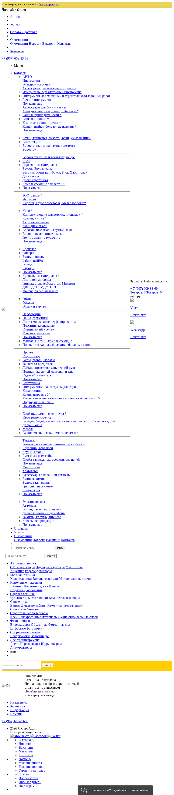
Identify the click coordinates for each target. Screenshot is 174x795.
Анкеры (28, 253)
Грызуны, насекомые (37, 486)
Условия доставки (32, 766)
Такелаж (28, 440)
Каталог (20, 73)
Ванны (15, 605)
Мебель (27, 429)
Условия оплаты (30, 763)
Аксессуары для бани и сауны (44, 107)
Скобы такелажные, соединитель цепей (51, 459)
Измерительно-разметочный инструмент (51, 92)
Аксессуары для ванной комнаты (46, 475)
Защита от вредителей (38, 364)
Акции (15, 17)
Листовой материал (36, 279)
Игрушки (29, 199)
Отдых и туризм (34, 306)
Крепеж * (29, 249)
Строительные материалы (29, 613)
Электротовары (33, 501)
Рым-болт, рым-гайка (37, 455)
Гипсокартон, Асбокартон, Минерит (48, 283)
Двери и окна (32, 425)
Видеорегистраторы (50, 567)
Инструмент (31, 80)
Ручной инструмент (36, 99)
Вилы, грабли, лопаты (38, 360)
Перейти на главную (40, 691)
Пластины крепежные (38, 325)
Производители (30, 782)
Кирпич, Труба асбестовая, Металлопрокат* (54, 203)
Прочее (27, 352)
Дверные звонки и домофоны (43, 513)
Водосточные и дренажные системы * (50, 145)
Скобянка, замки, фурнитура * (44, 413)
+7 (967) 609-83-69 (15, 58)
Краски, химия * (34, 218)
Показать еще (32, 103)
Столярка (21, 528)
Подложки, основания (26, 590)
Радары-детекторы (38, 571)
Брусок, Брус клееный (38, 168)
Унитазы (33, 609)
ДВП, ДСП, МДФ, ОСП (40, 287)
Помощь (16, 714)
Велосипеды (40, 636)
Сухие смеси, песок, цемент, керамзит (50, 433)
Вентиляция (31, 142)
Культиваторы (20, 598)
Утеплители (31, 467)
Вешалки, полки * (35, 119)
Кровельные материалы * (40, 276)
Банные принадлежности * (42, 115)
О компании (19, 39)
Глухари (28, 268)
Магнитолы (74, 567)
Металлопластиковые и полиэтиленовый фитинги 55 (61, 398)
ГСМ (26, 161)
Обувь (26, 299)
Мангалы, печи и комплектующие (47, 341)
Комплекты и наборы (64, 598)
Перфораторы (30, 643)
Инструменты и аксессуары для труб (49, 387)
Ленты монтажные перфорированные (49, 321)
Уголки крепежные (36, 333)
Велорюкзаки (20, 636)
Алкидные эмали (34, 226)
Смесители (18, 609)
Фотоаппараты (59, 624)
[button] (115, 790)
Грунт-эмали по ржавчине (41, 237)
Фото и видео (20, 621)
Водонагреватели (45, 578)
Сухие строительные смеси (78, 617)
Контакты (64, 43)
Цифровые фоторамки (26, 628)
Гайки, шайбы (32, 260)
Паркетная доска (36, 586)
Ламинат (16, 586)
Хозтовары (30, 471)
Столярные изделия (36, 417)
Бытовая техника (22, 575)
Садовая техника (22, 594)
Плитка (54, 586)
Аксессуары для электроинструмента (49, 88)
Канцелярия (31, 490)
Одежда (28, 302)
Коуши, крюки (33, 452)
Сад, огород (31, 356)
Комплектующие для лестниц (43, 184)
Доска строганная (35, 180)
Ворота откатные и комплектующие (48, 157)
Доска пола (30, 176)
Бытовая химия (33, 478)
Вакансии (49, 43)
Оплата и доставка (23, 32)
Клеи (14, 617)
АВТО (27, 76)
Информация (19, 710)
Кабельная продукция (38, 521)
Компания (17, 706)
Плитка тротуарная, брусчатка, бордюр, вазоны (56, 344)
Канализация (31, 390)
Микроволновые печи (75, 578)
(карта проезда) (49, 4)
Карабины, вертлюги (37, 448)
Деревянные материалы (39, 165)
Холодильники (21, 578)
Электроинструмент (37, 84)
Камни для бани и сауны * (41, 122)
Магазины (26, 751)
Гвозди (27, 264)
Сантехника (31, 383)
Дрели (14, 643)
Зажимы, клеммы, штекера (41, 517)
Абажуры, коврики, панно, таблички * (50, 111)
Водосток (29, 149)
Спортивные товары (25, 632)
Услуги (15, 24)
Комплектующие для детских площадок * (52, 214)
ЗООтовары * (32, 195)
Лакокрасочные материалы (38, 617)
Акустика (17, 571)
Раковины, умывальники (65, 605)
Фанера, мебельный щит (40, 291)
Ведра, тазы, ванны (36, 482)
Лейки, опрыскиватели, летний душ (48, 367)
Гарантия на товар (32, 770)
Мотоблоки (39, 598)
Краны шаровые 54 (36, 394)
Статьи (24, 774)
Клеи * (27, 210)
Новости (35, 43)
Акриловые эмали (35, 222)
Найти (59, 548)
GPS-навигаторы (22, 567)
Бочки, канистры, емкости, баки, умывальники (56, 138)
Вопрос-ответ (28, 778)
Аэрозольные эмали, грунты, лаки (47, 230)
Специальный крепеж (38, 329)
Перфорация (31, 314)
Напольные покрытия (26, 582)
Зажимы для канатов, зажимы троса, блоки (53, 444)
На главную (18, 702)
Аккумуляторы (21, 647)
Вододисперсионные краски (43, 233)
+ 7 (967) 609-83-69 (144, 288)
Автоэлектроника (23, 563)
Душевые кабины (33, 605)
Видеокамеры (20, 624)
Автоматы (29, 505)
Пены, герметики (35, 318)
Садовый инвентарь (37, 375)
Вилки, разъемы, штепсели (42, 509)
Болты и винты (33, 256)
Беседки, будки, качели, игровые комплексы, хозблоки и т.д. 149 (68, 421)
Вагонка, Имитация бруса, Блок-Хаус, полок (54, 172)
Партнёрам (27, 786)
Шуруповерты (51, 643)
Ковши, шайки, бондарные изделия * (49, 126)
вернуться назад (42, 695)
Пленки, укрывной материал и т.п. (47, 371)
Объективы (39, 624)
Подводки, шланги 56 (38, 402)
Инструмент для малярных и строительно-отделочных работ (66, 96)
